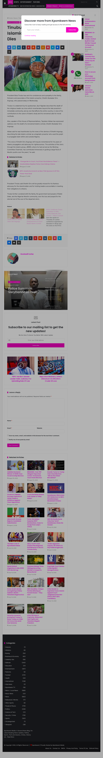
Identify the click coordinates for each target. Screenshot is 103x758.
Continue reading (30, 35)
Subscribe (72, 30)
